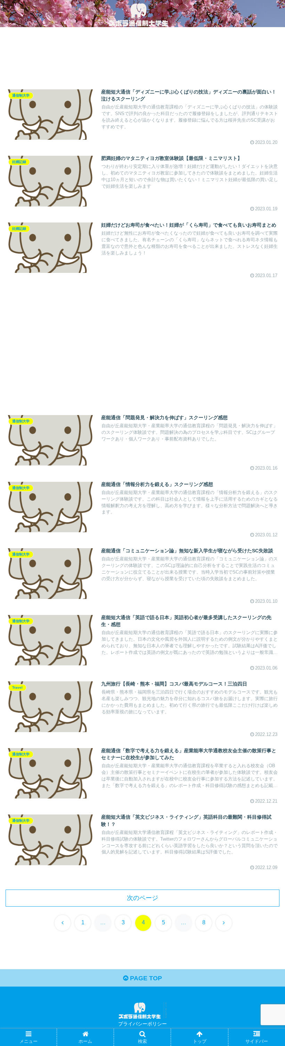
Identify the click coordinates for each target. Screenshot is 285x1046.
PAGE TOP (145, 978)
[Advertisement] (142, 58)
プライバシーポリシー (142, 1024)
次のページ (142, 897)
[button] (264, 932)
